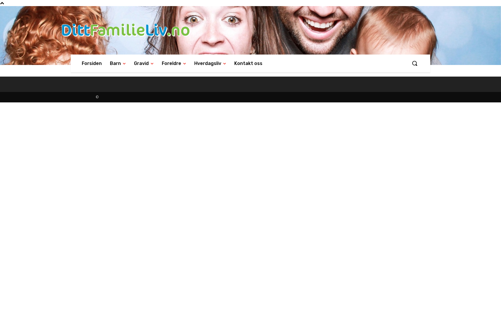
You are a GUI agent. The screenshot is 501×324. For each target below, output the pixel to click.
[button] (414, 63)
